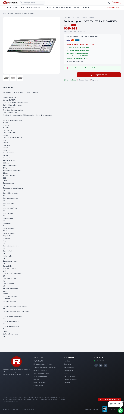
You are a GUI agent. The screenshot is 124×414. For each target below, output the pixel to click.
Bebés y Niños (38, 386)
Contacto (67, 382)
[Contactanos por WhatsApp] (120, 410)
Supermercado (38, 389)
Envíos (66, 373)
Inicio (4, 13)
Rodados (36, 379)
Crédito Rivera (68, 370)
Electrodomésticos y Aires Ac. (31, 7)
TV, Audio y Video (11, 7)
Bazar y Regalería (39, 382)
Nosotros (67, 361)
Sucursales (67, 364)
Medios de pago (69, 376)
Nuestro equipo (69, 367)
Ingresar (116, 2)
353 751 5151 (100, 360)
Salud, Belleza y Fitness (41, 373)
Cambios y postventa (70, 379)
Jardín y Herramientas (40, 376)
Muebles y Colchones (81, 7)
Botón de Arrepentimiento (109, 399)
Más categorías (112, 7)
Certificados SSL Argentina (93, 409)
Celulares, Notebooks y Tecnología (58, 7)
